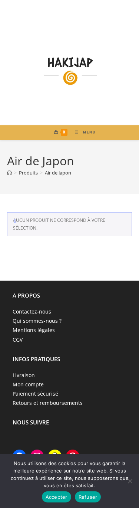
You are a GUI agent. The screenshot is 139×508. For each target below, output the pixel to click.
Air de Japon (58, 172)
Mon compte (28, 384)
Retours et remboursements (48, 402)
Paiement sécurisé (35, 393)
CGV (18, 339)
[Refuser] (129, 481)
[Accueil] (9, 172)
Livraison (24, 375)
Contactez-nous (32, 311)
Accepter (56, 497)
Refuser (88, 497)
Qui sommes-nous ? (37, 320)
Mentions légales (34, 329)
